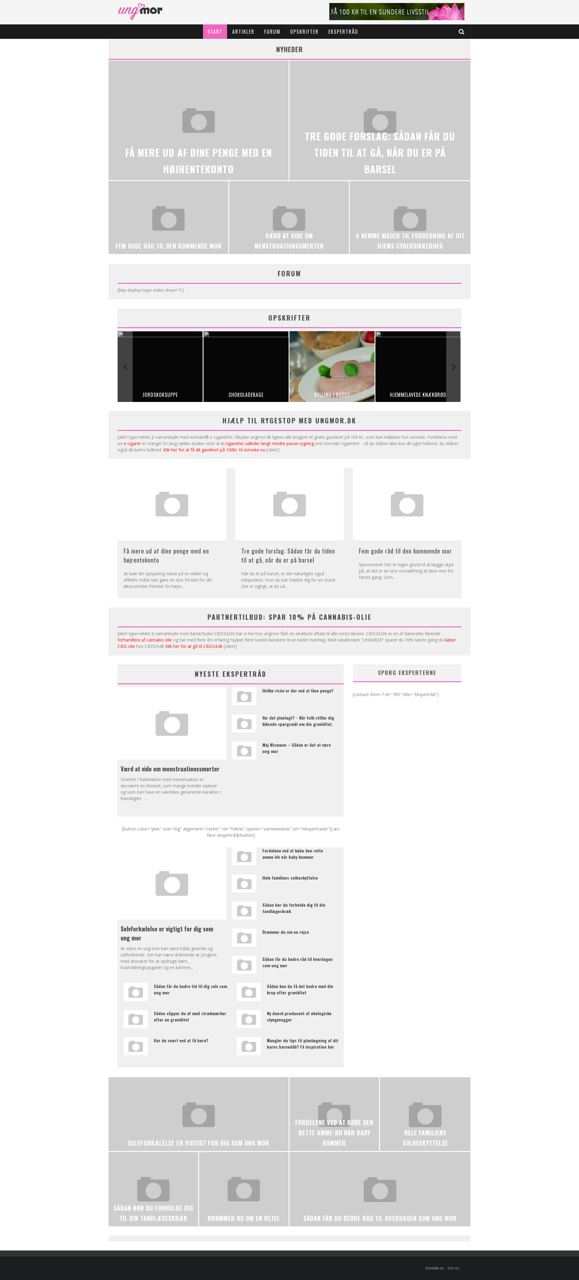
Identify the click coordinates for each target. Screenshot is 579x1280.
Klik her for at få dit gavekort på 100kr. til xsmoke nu (214, 450)
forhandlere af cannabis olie (145, 640)
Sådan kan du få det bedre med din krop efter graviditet (300, 989)
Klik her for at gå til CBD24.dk (194, 646)
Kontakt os (435, 1268)
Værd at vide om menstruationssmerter (170, 768)
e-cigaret (132, 443)
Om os (453, 1268)
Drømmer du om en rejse (285, 932)
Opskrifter (304, 31)
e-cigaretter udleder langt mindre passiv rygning (267, 443)
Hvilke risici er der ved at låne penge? (298, 690)
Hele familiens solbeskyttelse (290, 877)
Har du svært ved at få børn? (181, 1040)
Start (215, 31)
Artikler (243, 31)
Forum (272, 31)
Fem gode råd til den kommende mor (405, 550)
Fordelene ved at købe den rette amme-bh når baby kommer (292, 853)
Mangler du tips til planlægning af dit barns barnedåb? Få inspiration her (302, 1043)
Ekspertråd (343, 31)
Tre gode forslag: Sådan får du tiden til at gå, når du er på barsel (288, 555)
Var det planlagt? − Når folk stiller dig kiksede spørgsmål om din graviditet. (298, 720)
